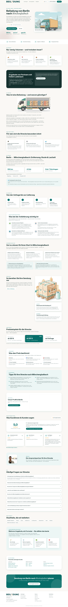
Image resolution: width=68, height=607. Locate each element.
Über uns (45, 564)
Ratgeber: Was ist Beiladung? (13, 565)
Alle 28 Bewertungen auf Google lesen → (34, 428)
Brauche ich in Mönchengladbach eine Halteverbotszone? (34, 494)
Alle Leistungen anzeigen (12, 567)
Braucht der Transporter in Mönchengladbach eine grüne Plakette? (34, 486)
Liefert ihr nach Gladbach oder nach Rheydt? (34, 490)
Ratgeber (37, 1)
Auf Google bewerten (56, 417)
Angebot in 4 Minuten (12, 28)
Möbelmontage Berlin (11, 563)
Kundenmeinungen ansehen (48, 563)
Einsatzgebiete (31, 1)
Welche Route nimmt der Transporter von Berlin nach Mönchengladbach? (34, 501)
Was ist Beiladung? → (41, 78)
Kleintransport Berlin (11, 564)
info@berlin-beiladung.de (13, 600)
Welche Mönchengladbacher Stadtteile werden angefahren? (34, 497)
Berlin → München (29, 565)
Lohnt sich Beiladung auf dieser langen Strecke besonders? (34, 505)
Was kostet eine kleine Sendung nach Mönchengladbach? (34, 482)
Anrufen (20, 28)
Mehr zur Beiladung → (11, 288)
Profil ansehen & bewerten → (14, 405)
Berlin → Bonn (28, 564)
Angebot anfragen (24, 598)
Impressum (51, 595)
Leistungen (26, 1)
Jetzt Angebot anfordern (34, 583)
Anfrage (59, 1)
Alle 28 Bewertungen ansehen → (12, 447)
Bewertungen (37, 598)
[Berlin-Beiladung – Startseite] (13, 1)
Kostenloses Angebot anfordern (49, 565)
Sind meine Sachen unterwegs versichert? (34, 509)
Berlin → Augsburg (29, 563)
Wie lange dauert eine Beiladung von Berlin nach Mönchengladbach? (34, 476)
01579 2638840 (53, 1)
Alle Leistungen (23, 595)
